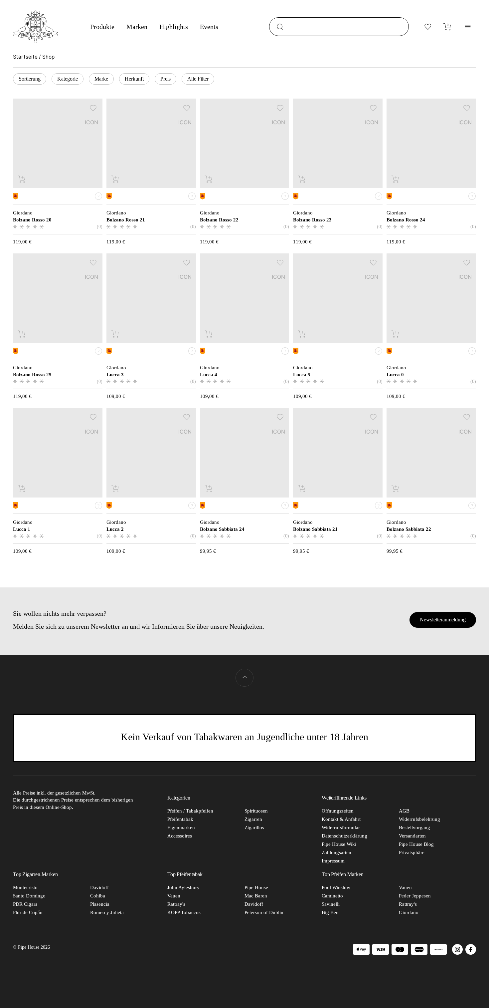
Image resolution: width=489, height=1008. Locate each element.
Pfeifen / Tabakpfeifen (190, 811)
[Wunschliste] (428, 26)
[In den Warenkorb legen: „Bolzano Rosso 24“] (395, 178)
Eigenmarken (181, 827)
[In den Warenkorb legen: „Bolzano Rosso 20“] (22, 178)
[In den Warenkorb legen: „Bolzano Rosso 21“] (115, 178)
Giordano (408, 912)
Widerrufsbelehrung (419, 819)
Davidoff (99, 887)
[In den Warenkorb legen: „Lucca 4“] (209, 333)
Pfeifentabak (180, 819)
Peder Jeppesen (415, 895)
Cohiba (97, 895)
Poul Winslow (336, 887)
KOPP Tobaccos (184, 912)
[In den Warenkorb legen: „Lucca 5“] (302, 333)
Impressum (333, 860)
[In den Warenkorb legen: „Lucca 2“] (115, 488)
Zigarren (253, 819)
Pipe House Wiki (339, 844)
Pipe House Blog (416, 844)
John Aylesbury (183, 887)
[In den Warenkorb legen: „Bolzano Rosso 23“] (302, 178)
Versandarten (412, 836)
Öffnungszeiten (338, 811)
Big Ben (330, 912)
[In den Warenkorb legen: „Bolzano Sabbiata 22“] (395, 488)
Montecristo (25, 887)
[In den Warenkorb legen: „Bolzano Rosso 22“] (209, 178)
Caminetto (332, 895)
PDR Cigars (25, 904)
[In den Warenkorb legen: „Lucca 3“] (115, 333)
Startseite (25, 57)
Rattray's (176, 904)
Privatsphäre (411, 852)
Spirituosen (256, 811)
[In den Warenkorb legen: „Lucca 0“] (395, 333)
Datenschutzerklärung (344, 836)
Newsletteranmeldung (443, 619)
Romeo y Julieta (107, 912)
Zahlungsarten (336, 852)
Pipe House (256, 887)
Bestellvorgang (414, 827)
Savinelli (331, 904)
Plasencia (99, 904)
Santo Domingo (29, 895)
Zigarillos (254, 827)
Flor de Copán (28, 912)
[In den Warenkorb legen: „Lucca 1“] (22, 488)
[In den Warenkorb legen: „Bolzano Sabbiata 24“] (209, 488)
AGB (404, 811)
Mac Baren (255, 895)
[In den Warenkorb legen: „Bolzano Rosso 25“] (22, 333)
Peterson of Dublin (263, 912)
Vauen (173, 895)
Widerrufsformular (341, 827)
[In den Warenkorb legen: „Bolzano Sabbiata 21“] (302, 488)
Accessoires (179, 836)
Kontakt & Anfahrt (341, 819)
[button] (93, 107)
